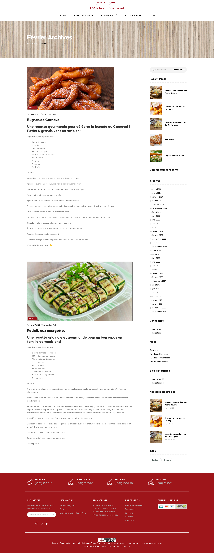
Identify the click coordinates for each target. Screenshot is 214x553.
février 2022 (157, 273)
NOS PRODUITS (107, 15)
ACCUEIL (63, 15)
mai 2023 (156, 220)
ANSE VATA (161, 480)
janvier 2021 (157, 304)
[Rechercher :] (168, 70)
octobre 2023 (158, 205)
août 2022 (156, 250)
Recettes (32, 107)
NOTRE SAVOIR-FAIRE (83, 15)
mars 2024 (156, 193)
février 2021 (157, 300)
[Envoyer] (53, 514)
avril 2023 (156, 224)
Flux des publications (159, 354)
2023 (37, 44)
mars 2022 (156, 270)
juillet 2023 (156, 212)
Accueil (30, 44)
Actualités (156, 329)
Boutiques (155, 460)
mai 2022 (156, 262)
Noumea (167, 460)
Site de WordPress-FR (159, 362)
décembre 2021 (159, 281)
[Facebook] (36, 523)
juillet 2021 (156, 285)
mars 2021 (156, 296)
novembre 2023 (159, 201)
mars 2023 (156, 228)
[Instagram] (41, 523)
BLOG (152, 15)
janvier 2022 (157, 277)
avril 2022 (156, 266)
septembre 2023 (159, 208)
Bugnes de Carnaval (43, 120)
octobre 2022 (158, 243)
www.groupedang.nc (153, 543)
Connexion (154, 350)
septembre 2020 (159, 312)
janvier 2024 (157, 197)
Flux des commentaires (160, 358)
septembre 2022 (159, 247)
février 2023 (157, 231)
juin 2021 (156, 289)
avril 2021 (156, 293)
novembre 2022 (159, 239)
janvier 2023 (157, 235)
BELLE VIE (120, 480)
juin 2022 (156, 258)
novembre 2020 (159, 308)
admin (48, 114)
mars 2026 (156, 189)
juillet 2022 (156, 254)
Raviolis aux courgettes (46, 331)
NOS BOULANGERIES (133, 15)
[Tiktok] (46, 523)
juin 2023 (156, 216)
